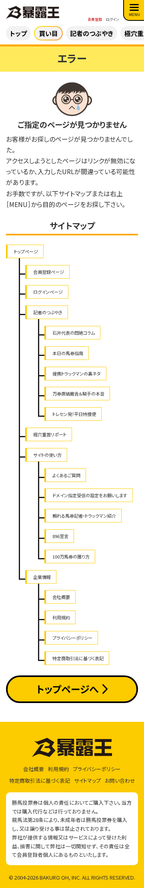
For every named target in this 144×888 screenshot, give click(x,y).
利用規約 (61, 617)
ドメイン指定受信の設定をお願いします (89, 495)
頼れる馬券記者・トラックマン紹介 (84, 515)
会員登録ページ (48, 272)
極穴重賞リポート (49, 434)
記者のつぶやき (47, 312)
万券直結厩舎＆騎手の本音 (78, 393)
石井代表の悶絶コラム (73, 332)
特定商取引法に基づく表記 (78, 658)
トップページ (26, 251)
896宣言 (60, 536)
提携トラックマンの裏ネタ (76, 373)
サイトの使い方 (47, 455)
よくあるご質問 (66, 475)
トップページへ (67, 689)
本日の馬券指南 (67, 353)
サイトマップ (87, 780)
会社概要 (61, 597)
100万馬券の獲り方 (71, 556)
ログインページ (48, 292)
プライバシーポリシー (72, 638)
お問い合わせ (120, 780)
